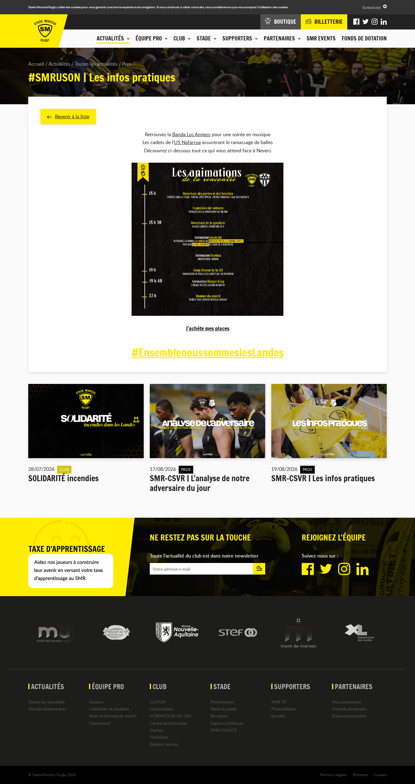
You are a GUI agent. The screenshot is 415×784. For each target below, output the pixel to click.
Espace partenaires (349, 716)
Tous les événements (47, 709)
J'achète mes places (207, 328)
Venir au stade (224, 709)
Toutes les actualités (96, 63)
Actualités (59, 63)
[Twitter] (365, 21)
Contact (380, 774)
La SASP (158, 702)
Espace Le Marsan (227, 723)
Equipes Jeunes (164, 744)
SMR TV (279, 702)
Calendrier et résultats (109, 709)
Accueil (36, 63)
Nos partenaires (346, 702)
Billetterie (360, 774)
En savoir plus (371, 7)
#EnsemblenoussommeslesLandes (208, 353)
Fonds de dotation (364, 38)
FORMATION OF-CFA (170, 716)
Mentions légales (333, 774)
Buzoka (278, 716)
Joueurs (96, 702)
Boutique (219, 716)
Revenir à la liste (72, 116)
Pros (127, 63)
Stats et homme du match (113, 716)
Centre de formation (168, 723)
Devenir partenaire (349, 709)
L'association (161, 709)
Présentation (222, 702)
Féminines (159, 737)
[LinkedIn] (384, 21)
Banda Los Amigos (191, 134)
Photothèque (283, 709)
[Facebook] (356, 21)
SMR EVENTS (321, 38)
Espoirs (156, 730)
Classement (99, 723)
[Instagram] (375, 21)
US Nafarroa (187, 142)
